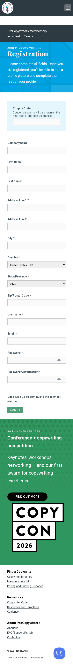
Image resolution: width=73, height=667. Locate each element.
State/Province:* (18, 276)
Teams (28, 36)
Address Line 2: (17, 219)
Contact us (13, 637)
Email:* (12, 333)
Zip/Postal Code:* (19, 295)
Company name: (17, 142)
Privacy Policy (36, 657)
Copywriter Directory (19, 576)
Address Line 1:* (18, 200)
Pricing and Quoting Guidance (25, 586)
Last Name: (14, 181)
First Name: (14, 162)
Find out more (27, 497)
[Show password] (59, 360)
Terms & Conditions (17, 657)
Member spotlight (18, 581)
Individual (13, 36)
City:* (11, 238)
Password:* (15, 352)
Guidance (13, 611)
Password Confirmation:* (23, 371)
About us (12, 628)
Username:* (15, 314)
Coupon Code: (22, 108)
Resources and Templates (23, 607)
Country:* (13, 257)
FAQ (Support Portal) (20, 632)
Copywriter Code (17, 602)
